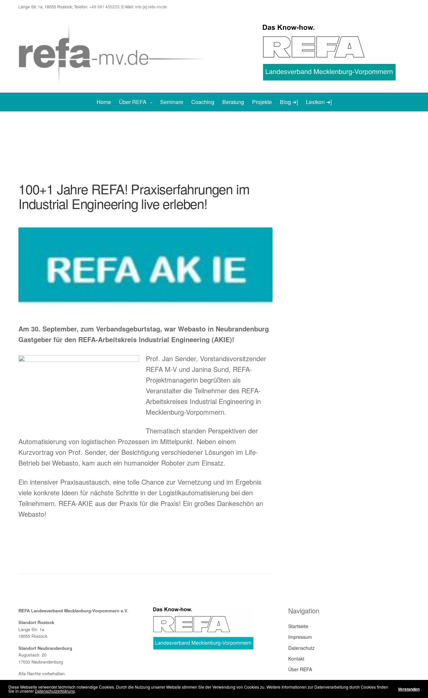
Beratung (233, 102)
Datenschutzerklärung (55, 691)
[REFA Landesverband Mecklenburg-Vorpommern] (116, 53)
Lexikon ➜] (319, 102)
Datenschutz (301, 647)
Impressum (300, 636)
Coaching (202, 102)
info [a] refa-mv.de (151, 6)
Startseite (298, 626)
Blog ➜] (289, 102)
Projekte (262, 102)
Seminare (171, 102)
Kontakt (296, 658)
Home (104, 102)
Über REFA (132, 102)
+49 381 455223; (105, 6)
